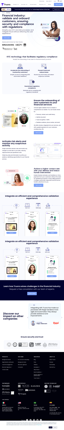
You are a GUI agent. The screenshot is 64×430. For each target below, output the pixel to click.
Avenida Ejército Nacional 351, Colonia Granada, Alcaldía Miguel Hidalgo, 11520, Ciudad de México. (7, 409)
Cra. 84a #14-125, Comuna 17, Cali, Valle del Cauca (55, 413)
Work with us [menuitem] (52, 367)
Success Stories (33, 4)
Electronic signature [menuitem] (22, 364)
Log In (55, 1)
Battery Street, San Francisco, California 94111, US (23, 408)
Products (15, 4)
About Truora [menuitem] (52, 359)
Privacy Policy (39, 424)
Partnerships (41, 1)
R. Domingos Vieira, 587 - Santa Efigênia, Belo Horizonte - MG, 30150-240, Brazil (40, 409)
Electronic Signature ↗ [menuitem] (7, 367)
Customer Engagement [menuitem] (7, 364)
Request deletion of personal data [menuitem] (38, 375)
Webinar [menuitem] (35, 364)
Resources (41, 4)
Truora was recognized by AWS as (32, 9)
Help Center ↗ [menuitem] (37, 369)
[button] (62, 317)
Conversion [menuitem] (20, 367)
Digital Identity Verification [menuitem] (8, 362)
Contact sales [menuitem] (5, 369)
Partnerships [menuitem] (52, 364)
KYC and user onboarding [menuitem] (23, 359)
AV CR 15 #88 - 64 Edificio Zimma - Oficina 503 (55, 409)
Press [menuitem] (35, 362)
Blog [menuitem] (35, 359)
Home (3, 12)
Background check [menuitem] (22, 362)
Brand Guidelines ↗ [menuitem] (38, 372)
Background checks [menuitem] (6, 359)
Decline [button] (55, 427)
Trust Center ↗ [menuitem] (37, 378)
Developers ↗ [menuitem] (37, 367)
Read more (57, 9)
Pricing (49, 4)
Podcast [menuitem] (51, 362)
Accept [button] (50, 427)
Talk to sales (58, 4)
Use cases (23, 4)
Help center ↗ (49, 1)
